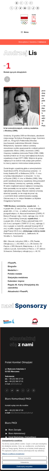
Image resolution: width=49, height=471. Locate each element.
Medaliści (12, 270)
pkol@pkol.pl (16, 384)
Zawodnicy (33, 42)
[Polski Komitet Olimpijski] (28, 19)
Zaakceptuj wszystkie (24, 466)
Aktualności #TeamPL (18, 291)
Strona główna (23, 42)
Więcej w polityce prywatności (13, 454)
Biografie (12, 266)
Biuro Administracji (17, 433)
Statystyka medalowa (18, 277)
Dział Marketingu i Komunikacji (22, 437)
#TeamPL (12, 263)
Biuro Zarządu (15, 430)
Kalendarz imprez (16, 281)
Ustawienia (24, 462)
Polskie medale (15, 274)
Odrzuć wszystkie (24, 458)
